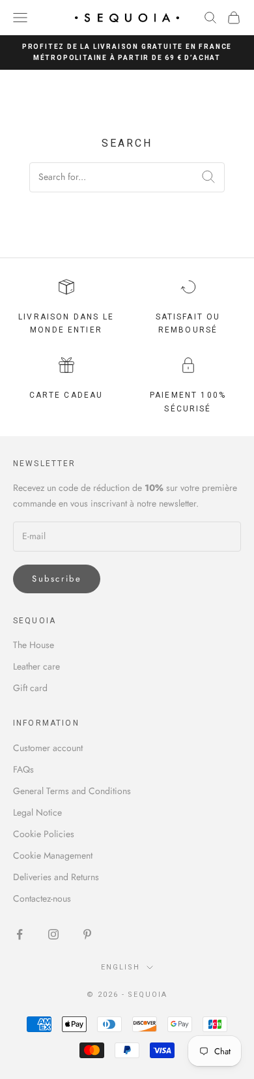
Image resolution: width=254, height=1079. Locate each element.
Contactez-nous (42, 898)
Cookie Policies (43, 833)
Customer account (48, 747)
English (120, 967)
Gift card (30, 687)
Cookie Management (52, 855)
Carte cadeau (66, 395)
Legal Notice (37, 812)
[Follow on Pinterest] (87, 934)
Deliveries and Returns (56, 876)
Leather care (36, 666)
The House (33, 644)
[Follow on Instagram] (53, 934)
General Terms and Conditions (72, 790)
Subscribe (56, 578)
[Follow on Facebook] (19, 934)
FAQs (23, 769)
